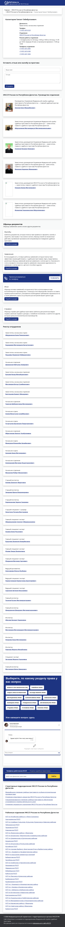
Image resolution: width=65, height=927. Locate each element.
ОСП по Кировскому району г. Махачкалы (19, 903)
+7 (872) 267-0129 (25, 30)
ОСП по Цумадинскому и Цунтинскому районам (21, 838)
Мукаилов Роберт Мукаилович (16, 473)
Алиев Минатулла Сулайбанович (17, 414)
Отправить (9, 86)
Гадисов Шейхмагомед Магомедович (18, 404)
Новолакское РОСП (11, 830)
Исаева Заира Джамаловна (15, 551)
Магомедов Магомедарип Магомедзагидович (22, 630)
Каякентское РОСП (11, 909)
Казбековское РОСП (12, 879)
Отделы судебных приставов (40, 771)
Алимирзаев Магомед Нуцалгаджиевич (19, 463)
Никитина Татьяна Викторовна (16, 512)
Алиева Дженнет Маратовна (15, 482)
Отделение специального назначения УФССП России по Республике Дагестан (31, 804)
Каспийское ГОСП (11, 846)
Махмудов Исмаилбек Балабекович (18, 443)
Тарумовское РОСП (11, 827)
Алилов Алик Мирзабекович (25, 108)
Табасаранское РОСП (12, 825)
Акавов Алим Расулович (14, 532)
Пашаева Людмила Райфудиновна (18, 355)
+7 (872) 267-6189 (25, 51)
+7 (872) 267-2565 (25, 49)
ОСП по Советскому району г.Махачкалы (18, 906)
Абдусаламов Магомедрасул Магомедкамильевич (33, 128)
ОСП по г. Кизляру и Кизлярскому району (19, 887)
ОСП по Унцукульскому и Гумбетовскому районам (22, 898)
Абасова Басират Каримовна (15, 620)
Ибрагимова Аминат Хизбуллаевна (18, 433)
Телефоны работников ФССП (17, 771)
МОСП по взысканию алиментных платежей (20, 855)
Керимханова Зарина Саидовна (16, 502)
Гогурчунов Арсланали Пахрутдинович (19, 424)
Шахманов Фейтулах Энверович (17, 365)
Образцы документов (12, 224)
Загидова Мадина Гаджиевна (16, 659)
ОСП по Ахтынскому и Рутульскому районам (20, 844)
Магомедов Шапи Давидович (16, 669)
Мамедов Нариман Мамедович (26, 169)
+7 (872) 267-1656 (25, 54)
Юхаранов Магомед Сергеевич (16, 561)
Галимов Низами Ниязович (25, 149)
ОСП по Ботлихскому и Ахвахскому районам (20, 892)
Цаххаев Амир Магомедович (15, 453)
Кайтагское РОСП (11, 873)
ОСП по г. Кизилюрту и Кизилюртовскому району (21, 884)
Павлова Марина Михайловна (16, 649)
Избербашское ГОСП (12, 871)
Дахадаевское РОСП (12, 865)
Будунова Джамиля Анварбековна (17, 541)
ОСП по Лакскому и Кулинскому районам (19, 876)
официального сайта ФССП (42, 923)
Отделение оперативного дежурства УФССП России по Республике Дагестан (30, 797)
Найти (53, 776)
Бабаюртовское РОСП (12, 857)
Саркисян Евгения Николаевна (16, 591)
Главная (7, 10)
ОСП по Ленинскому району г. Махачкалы (19, 833)
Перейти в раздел (11, 244)
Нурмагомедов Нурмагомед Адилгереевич (20, 581)
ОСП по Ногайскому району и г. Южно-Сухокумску (22, 817)
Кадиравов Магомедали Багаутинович (19, 345)
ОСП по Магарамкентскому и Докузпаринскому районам (24, 901)
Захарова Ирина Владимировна (17, 492)
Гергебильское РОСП (12, 860)
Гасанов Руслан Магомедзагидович (18, 600)
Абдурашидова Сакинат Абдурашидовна (20, 522)
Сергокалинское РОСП (12, 819)
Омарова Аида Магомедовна (15, 640)
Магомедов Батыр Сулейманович (17, 384)
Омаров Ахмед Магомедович (25, 188)
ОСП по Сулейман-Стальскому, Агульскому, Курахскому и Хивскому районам (30, 822)
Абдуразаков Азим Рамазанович (17, 335)
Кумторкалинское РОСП (13, 895)
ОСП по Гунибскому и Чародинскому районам (20, 863)
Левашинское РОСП (12, 868)
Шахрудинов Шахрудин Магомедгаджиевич (21, 610)
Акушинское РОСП (11, 841)
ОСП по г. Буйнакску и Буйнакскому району (19, 890)
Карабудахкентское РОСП (13, 882)
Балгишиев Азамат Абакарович (16, 394)
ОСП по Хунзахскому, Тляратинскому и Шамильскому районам (26, 836)
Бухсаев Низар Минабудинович (16, 374)
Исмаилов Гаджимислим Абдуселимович (30, 210)
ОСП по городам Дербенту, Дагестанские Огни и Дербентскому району (29, 849)
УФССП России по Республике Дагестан (25, 10)
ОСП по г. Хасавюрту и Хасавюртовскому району (21, 852)
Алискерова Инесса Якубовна (15, 571)
